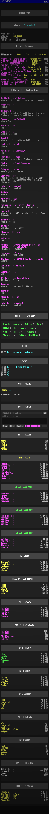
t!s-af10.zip (7, 545)
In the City (19, 67)
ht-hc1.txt (6, 479)
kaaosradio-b (7, 464)
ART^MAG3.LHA (7, 518)
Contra (4, 685)
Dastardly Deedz (20, 80)
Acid (40, 324)
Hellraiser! (21, 84)
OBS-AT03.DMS (7, 516)
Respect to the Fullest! (13, 119)
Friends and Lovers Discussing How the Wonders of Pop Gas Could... (20, 246)
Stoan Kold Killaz (10, 297)
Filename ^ (6, 55)
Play (5, 426)
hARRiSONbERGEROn (9, 729)
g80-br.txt (6, 614)
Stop (12, 426)
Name (19, 55)
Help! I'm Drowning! (11, 186)
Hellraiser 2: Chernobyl (16, 64)
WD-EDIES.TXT (7, 82)
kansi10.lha (7, 547)
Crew (28, 55)
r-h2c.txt (4, 64)
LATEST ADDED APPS (24, 533)
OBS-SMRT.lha (7, 499)
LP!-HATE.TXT (7, 637)
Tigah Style (7, 138)
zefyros (4, 731)
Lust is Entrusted (10, 144)
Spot (3, 447)
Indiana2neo (7, 562)
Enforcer (5, 660)
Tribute (4, 192)
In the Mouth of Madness (13, 98)
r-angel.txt (7, 59)
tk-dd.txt (5, 80)
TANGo (22, 335)
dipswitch (5, 702)
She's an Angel (21, 59)
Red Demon (20, 328)
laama (4, 390)
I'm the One (20, 69)
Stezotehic (9, 335)
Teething (5, 291)
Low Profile (7, 681)
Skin (3, 654)
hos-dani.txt (7, 616)
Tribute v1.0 (7, 220)
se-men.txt (6, 635)
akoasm (4, 570)
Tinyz (32, 328)
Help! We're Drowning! (12, 303)
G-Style (4, 683)
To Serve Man (7, 111)
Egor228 (4, 568)
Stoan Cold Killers (10, 232)
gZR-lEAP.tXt (7, 474)
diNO (3, 443)
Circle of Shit (8, 132)
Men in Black (7, 211)
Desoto (4, 656)
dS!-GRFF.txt (7, 610)
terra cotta (7, 284)
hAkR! (3, 700)
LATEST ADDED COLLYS (24, 487)
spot (3, 727)
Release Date (41, 55)
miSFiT (7, 332)
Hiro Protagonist (12, 324)
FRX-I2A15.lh (7, 541)
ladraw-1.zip (7, 543)
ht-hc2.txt (6, 476)
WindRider (34, 335)
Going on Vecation (10, 169)
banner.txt (6, 466)
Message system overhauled (20, 352)
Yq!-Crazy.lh (7, 539)
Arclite (4, 679)
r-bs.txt (5, 61)
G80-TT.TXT (6, 470)
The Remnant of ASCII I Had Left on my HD (22, 259)
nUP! (3, 662)
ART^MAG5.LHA (7, 522)
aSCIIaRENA (6, 1)
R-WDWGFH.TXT (6, 72)
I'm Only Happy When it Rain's (16, 278)
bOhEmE (7, 328)
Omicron (29, 324)
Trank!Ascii (16, 36)
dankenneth (6, 566)
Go (45, 413)
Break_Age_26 (7, 564)
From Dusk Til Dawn (10, 157)
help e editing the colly (19, 367)
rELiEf (18, 332)
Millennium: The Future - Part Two (18, 205)
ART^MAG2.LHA (7, 525)
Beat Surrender (20, 61)
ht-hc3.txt (6, 468)
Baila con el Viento (11, 253)
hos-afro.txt (7, 608)
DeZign (4, 677)
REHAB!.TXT (6, 75)
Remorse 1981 (36, 59)
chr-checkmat (7, 472)
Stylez (4, 658)
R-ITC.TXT (5, 67)
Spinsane (31, 332)
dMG (2, 706)
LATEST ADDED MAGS (24, 510)
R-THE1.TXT (6, 69)
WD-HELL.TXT (7, 84)
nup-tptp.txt (7, 612)
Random (20, 426)
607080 (4, 449)
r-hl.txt (5, 639)
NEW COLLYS (24, 458)
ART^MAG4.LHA (7, 520)
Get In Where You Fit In (13, 266)
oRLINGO (4, 748)
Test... (11, 369)
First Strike (7, 105)
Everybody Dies (22, 82)
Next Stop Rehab (16, 76)
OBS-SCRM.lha (7, 502)
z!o (2, 708)
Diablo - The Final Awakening (15, 163)
